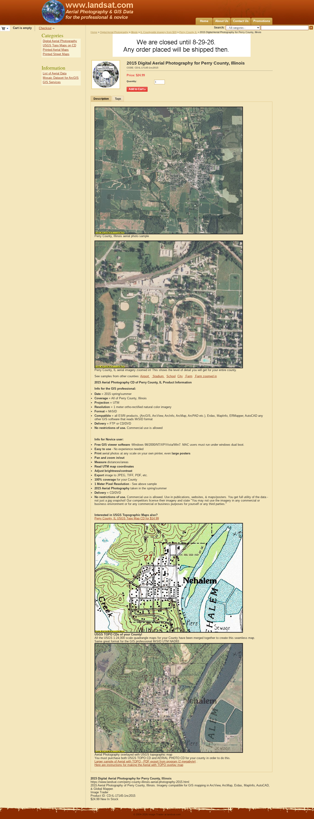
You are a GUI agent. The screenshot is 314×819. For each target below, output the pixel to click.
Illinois (134, 32)
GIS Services (52, 82)
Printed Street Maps (56, 54)
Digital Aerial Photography (114, 32)
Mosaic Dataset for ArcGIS (61, 77)
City (180, 376)
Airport (145, 376)
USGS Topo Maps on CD (59, 45)
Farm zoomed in (205, 376)
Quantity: (132, 81)
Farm (188, 376)
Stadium (158, 376)
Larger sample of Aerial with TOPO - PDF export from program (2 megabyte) (145, 761)
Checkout (45, 28)
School (171, 376)
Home (204, 21)
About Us (221, 21)
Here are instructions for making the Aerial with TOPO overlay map (138, 765)
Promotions (261, 21)
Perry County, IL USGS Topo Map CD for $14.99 (126, 518)
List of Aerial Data (54, 73)
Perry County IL (188, 32)
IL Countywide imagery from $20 (158, 32)
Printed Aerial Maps (56, 49)
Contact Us (240, 21)
